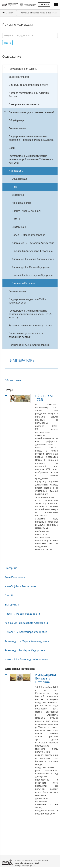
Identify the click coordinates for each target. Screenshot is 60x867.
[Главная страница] (10, 5)
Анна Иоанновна (21, 203)
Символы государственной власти (28, 84)
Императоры (16, 170)
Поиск (7, 42)
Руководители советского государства (30, 325)
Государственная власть (23, 68)
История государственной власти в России (29, 94)
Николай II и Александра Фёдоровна (32, 275)
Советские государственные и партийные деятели (26, 335)
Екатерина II (19, 227)
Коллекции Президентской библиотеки (39, 12)
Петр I (15, 186)
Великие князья (17, 128)
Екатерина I (18, 194)
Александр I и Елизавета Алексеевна (33, 243)
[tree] (30, 207)
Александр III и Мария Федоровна (31, 267)
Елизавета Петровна (23, 283)
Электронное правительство (25, 104)
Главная (9, 12)
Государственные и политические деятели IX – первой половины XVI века (31, 138)
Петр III (16, 219)
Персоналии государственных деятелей (31, 112)
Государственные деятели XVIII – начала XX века (27, 300)
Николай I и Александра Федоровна (32, 251)
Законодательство (19, 76)
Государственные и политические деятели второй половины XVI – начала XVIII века (31, 159)
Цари (12, 148)
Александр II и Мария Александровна (33, 259)
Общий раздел (17, 120)
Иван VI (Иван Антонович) (26, 211)
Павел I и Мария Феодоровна (28, 235)
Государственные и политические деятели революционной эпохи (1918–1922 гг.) (30, 314)
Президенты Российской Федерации (29, 345)
